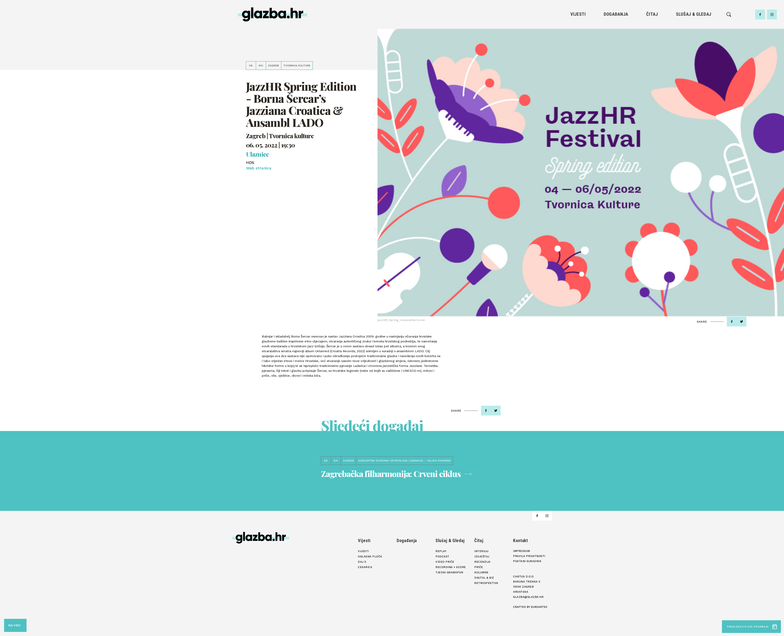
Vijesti (578, 14)
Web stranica (258, 168)
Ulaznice (257, 154)
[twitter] (741, 321)
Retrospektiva (652, 68)
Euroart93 (539, 606)
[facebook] (760, 14)
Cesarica (578, 47)
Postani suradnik (527, 561)
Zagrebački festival (578, 40)
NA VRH (14, 625)
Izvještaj (652, 34)
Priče (652, 47)
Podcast (693, 40)
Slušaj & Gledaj (693, 14)
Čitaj (652, 14)
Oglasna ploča (578, 34)
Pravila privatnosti (529, 556)
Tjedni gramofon (694, 34)
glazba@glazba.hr (528, 596)
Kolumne (652, 54)
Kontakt (520, 540)
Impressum (521, 550)
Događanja (616, 14)
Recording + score (693, 54)
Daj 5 (578, 54)
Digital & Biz (652, 61)
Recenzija (652, 40)
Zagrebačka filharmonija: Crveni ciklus (391, 473)
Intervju (652, 27)
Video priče (694, 47)
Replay (693, 27)
